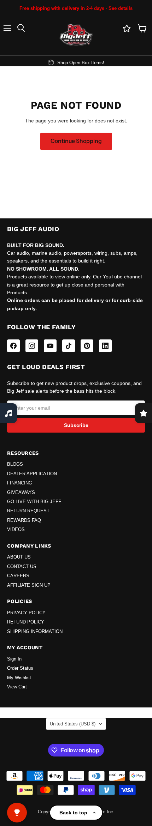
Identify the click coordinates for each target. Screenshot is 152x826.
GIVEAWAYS (21, 492)
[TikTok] (68, 345)
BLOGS (15, 464)
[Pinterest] (87, 345)
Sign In (14, 659)
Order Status (20, 668)
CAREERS (18, 575)
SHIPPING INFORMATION (35, 631)
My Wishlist (19, 677)
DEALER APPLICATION (32, 473)
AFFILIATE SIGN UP (29, 585)
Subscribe (76, 425)
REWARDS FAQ (24, 520)
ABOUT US (19, 557)
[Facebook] (13, 345)
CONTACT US (21, 566)
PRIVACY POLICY (26, 612)
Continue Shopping (76, 141)
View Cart (17, 687)
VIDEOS (16, 529)
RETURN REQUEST (28, 510)
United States (72, 723)
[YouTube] (50, 345)
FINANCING (19, 483)
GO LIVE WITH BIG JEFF (34, 501)
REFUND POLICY (25, 622)
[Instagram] (31, 345)
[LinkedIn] (105, 345)
